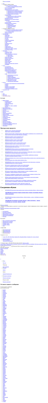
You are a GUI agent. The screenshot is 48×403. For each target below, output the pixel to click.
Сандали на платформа (7, 124)
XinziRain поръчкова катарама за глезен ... (13, 156)
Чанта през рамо (8, 57)
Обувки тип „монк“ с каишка (11, 48)
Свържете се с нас (6, 89)
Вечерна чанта (8, 59)
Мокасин (7, 44)
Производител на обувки (8, 221)
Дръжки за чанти (8, 51)
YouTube (9, 229)
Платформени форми (11, 25)
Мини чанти (7, 60)
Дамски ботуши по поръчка (11, 244)
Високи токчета (6, 110)
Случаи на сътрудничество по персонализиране (14, 83)
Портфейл (7, 64)
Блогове (4, 82)
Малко (1, 252)
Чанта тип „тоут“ (8, 52)
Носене (1, 251)
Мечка (1, 249)
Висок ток (7, 36)
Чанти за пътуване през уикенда (11, 63)
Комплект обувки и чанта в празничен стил (14, 137)
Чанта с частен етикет (9, 31)
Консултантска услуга (9, 68)
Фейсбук (9, 231)
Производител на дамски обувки (11, 9)
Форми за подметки (11, 26)
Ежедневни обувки (9, 49)
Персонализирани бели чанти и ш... (12, 146)
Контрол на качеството (12, 71)
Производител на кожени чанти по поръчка (14, 29)
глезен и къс (5, 116)
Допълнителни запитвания (12, 81)
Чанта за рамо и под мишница (11, 53)
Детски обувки (8, 22)
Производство (10, 76)
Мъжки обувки (8, 15)
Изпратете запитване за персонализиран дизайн (10, 208)
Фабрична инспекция (11, 72)
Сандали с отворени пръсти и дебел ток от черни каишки (16, 166)
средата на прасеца (6, 119)
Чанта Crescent (10, 56)
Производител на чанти (7, 222)
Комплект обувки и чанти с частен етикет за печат (15, 143)
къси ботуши (3, 244)
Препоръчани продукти (7, 108)
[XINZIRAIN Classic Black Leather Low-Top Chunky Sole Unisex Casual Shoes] (24, 190)
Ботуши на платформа (7, 122)
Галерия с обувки (6, 224)
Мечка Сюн (2, 253)
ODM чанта (5, 50)
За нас (4, 65)
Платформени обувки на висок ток (10, 123)
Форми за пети (10, 24)
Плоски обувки (8, 41)
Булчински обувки (9, 37)
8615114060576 (6, 266)
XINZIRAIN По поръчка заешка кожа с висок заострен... (16, 152)
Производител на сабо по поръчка (14, 16)
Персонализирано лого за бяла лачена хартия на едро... (16, 160)
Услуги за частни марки (10, 7)
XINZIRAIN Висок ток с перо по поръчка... (14, 163)
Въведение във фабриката (10, 70)
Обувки (6, 85)
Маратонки (7, 20)
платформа (5, 120)
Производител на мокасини (13, 17)
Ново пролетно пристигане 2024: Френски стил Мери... (16, 134)
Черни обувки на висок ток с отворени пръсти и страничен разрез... (18, 169)
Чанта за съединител (9, 58)
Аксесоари (9, 27)
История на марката (9, 67)
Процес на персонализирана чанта (14, 30)
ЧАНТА (6, 84)
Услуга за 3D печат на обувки (13, 21)
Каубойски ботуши (9, 18)
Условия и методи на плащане (13, 78)
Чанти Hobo (9, 55)
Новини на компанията (9, 87)
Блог (4, 225)
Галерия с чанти (6, 223)
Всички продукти (7, 245)
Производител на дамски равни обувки (15, 10)
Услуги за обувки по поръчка (11, 5)
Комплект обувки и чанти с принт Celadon (13, 140)
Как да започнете (8, 8)
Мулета (6, 45)
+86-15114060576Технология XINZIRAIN (8, 240)
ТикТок (8, 232)
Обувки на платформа (9, 40)
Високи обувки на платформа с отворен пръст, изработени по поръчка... (19, 181)
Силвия (2, 250)
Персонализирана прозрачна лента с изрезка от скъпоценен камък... (18, 184)
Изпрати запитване (4, 248)
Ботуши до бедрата (6, 121)
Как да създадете (8, 32)
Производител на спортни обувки (12, 19)
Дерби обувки (8, 46)
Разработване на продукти (12, 75)
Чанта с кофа (7, 62)
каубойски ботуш (8, 43)
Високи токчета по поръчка (12, 13)
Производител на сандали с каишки (14, 12)
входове (8, 230)
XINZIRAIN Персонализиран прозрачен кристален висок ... (17, 149)
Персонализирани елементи (10, 23)
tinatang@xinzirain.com (7, 238)
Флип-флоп (5, 125)
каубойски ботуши (6, 117)
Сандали (7, 39)
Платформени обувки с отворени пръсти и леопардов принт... (17, 175)
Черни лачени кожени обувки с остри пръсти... (14, 178)
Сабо (6, 42)
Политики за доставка (11, 80)
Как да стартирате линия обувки (9, 220)
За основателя (8, 66)
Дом (3, 3)
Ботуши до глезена (21, 244)
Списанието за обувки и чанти (11, 88)
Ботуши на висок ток (39, 244)
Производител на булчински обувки (14, 11)
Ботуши (6, 38)
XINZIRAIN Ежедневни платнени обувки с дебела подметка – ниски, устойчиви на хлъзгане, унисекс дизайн (22, 201)
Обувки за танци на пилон (8, 115)
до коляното (5, 118)
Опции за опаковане (11, 77)
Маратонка (7, 35)
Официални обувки (9, 47)
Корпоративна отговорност (8, 214)
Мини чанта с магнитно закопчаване (12, 131)
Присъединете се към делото (11, 69)
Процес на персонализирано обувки (14, 6)
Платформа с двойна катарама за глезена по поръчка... (16, 172)
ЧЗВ (6, 73)
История (4, 216)
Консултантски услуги (12, 79)
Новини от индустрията (10, 86)
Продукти (5, 94)
